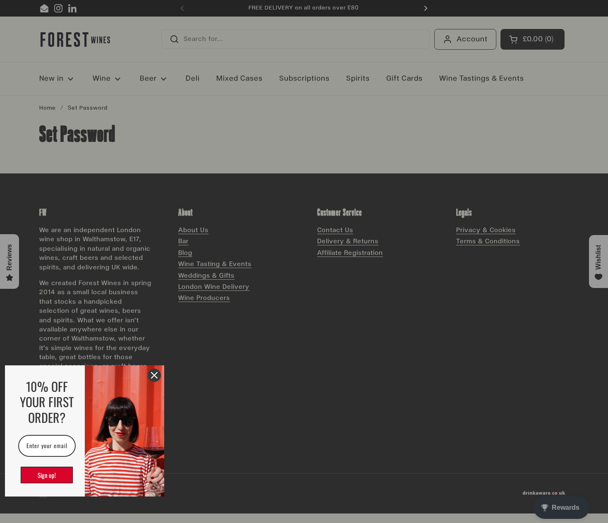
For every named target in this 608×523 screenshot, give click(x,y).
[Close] (154, 375)
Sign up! (47, 475)
